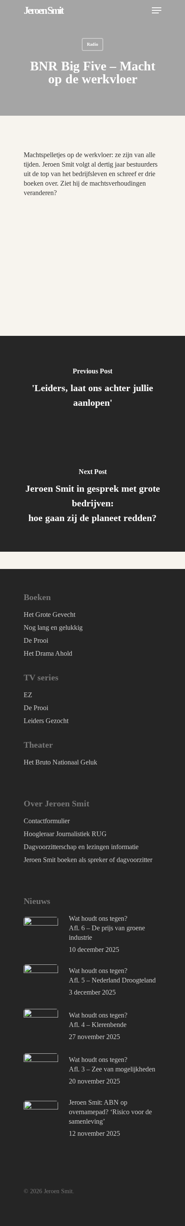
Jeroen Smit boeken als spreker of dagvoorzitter (88, 859)
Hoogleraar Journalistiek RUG (65, 833)
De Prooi (36, 640)
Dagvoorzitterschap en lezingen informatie (81, 846)
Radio (92, 44)
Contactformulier (47, 821)
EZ (28, 694)
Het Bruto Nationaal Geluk (60, 762)
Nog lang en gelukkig (53, 627)
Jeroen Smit (43, 10)
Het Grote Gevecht (49, 614)
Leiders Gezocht (46, 720)
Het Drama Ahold (48, 653)
